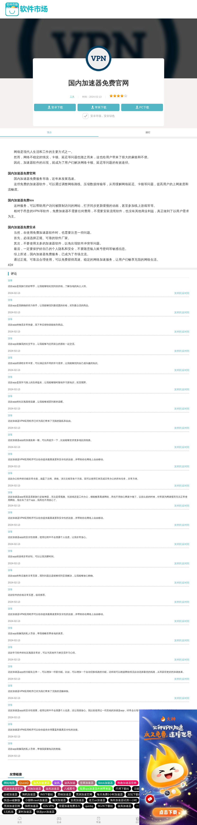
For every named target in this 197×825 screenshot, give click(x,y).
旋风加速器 (52, 788)
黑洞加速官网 (84, 794)
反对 (184, 293)
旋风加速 (69, 782)
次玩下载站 (134, 794)
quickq (89, 805)
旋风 (57, 782)
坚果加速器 (86, 782)
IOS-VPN (48, 805)
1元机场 (8, 811)
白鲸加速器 (10, 794)
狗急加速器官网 (127, 782)
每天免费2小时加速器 (110, 794)
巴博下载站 (122, 788)
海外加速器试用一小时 (123, 800)
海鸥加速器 (29, 794)
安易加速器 (77, 800)
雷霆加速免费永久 (69, 805)
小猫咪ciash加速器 (36, 800)
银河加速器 (59, 800)
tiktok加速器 (105, 782)
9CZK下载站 (105, 805)
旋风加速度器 (41, 782)
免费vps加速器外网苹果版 (95, 788)
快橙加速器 (31, 805)
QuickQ (23, 782)
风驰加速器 (34, 788)
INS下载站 (46, 794)
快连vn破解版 (12, 800)
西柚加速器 (64, 794)
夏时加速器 (25, 811)
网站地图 (9, 782)
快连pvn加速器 (45, 811)
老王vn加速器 (97, 800)
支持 (176, 293)
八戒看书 (69, 788)
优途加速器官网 (13, 788)
